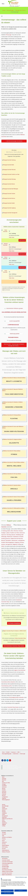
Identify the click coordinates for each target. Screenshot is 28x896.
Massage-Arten (5, 868)
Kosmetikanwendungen (7, 869)
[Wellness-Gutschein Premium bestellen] (5, 244)
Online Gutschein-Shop (20, 638)
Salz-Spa (4, 843)
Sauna (3, 840)
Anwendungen (10, 10)
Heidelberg (18, 534)
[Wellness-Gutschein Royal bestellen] (5, 271)
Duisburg (3, 538)
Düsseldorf (8, 540)
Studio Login (22, 753)
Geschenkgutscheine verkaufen (16, 697)
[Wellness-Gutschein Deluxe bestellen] (5, 257)
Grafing (19, 544)
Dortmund (22, 532)
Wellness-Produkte (6, 851)
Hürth (2, 546)
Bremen (13, 534)
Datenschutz (15, 753)
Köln (12, 530)
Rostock (3, 540)
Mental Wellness (5, 845)
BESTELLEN (22, 240)
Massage (4, 832)
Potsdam (21, 530)
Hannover (3, 534)
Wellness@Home (5, 850)
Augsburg (17, 542)
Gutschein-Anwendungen (7, 861)
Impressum (13, 752)
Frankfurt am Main (14, 532)
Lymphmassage (13, 324)
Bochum (8, 538)
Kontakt (8, 752)
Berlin (8, 530)
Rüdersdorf (10, 536)
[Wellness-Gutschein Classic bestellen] (5, 230)
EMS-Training (4, 847)
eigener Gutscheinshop (19, 670)
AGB (18, 752)
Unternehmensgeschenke (7, 863)
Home (3, 10)
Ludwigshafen (21, 540)
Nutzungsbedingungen (6, 753)
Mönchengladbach (9, 542)
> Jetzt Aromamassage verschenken (14, 141)
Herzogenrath (9, 544)
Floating (3, 838)
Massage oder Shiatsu (20, 10)
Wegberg (15, 544)
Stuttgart (3, 532)
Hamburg (5, 530)
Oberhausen (14, 540)
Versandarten (5, 858)
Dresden (21, 536)
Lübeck (8, 532)
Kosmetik (4, 834)
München (16, 530)
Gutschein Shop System (13, 707)
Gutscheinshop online (6, 685)
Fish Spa (4, 848)
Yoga (3, 835)
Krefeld (3, 542)
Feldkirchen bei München (17, 538)
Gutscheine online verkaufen (8, 681)
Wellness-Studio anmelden (7, 871)
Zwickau (22, 542)
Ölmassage (8, 34)
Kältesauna (4, 842)
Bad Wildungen (5, 806)
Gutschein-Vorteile (6, 860)
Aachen (3, 544)
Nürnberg (9, 534)
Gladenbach (16, 536)
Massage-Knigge (5, 866)
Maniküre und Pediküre (7, 837)
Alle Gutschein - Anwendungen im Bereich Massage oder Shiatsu (14, 345)
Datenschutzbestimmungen (21, 877)
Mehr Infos (11, 237)
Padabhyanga (13, 337)
